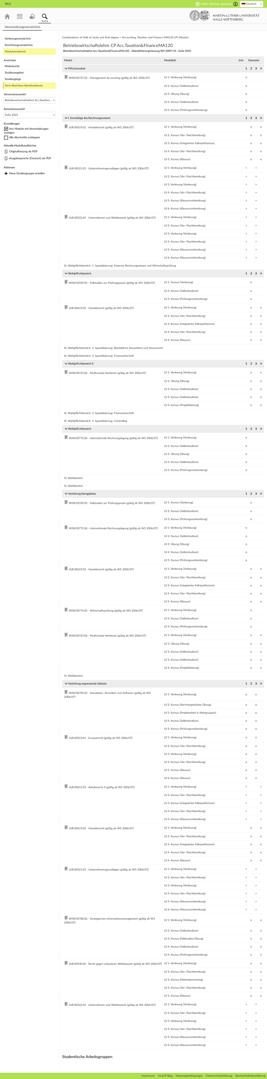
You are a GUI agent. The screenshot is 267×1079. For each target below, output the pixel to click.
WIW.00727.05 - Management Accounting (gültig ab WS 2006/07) (109, 78)
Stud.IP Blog (165, 1076)
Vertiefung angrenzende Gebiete (87, 683)
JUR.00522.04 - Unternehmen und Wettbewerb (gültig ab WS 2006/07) (112, 218)
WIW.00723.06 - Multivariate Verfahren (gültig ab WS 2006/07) (107, 373)
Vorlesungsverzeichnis (18, 38)
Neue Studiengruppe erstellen (27, 173)
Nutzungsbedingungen (189, 1076)
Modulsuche (12, 66)
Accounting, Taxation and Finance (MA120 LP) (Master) (155, 37)
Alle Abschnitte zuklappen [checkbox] (24, 137)
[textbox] (251, 4)
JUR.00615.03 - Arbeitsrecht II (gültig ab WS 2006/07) (102, 787)
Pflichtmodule (76, 68)
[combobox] (251, 4)
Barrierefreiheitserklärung (250, 1076)
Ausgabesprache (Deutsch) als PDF (30, 158)
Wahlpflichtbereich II (80, 363)
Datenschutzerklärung (219, 1076)
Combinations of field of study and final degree (90, 37)
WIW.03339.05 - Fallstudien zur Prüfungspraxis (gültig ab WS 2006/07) (112, 283)
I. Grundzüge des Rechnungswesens (89, 118)
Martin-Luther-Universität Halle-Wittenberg (224, 15)
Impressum (148, 1076)
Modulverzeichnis (15, 51)
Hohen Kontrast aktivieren (216, 4)
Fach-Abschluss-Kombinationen (24, 85)
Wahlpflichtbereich (79, 273)
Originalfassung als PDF (23, 151)
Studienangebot (14, 72)
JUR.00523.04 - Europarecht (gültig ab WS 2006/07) (101, 738)
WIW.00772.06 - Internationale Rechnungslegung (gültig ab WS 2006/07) (113, 438)
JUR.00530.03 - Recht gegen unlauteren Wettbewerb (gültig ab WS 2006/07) (115, 964)
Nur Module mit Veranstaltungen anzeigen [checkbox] (26, 131)
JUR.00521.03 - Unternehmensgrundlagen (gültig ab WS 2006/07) (109, 168)
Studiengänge (13, 79)
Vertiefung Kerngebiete (82, 493)
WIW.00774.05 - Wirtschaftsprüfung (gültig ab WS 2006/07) (106, 610)
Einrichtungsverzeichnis (19, 45)
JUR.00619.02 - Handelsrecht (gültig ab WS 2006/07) (101, 127)
